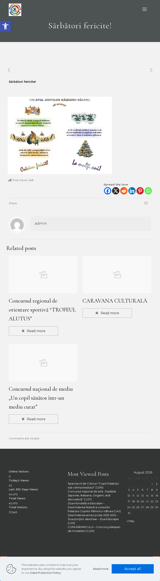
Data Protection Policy (45, 572)
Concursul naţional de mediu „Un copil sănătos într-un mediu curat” (41, 398)
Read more (101, 568)
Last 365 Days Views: (24, 489)
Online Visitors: (19, 471)
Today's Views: (19, 480)
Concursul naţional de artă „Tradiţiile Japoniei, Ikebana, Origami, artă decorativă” (92, 495)
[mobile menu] (144, 9)
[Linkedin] (132, 190)
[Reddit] (124, 190)
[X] (115, 190)
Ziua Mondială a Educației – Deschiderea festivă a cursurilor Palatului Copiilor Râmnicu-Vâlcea (90, 507)
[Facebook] (107, 190)
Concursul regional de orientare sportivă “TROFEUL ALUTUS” (42, 309)
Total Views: (18, 498)
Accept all (132, 569)
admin (41, 223)
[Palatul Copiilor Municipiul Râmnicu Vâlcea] (15, 9)
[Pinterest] (140, 190)
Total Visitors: (19, 507)
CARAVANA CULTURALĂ (114, 300)
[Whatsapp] (148, 190)
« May (130, 521)
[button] (5, 26)
